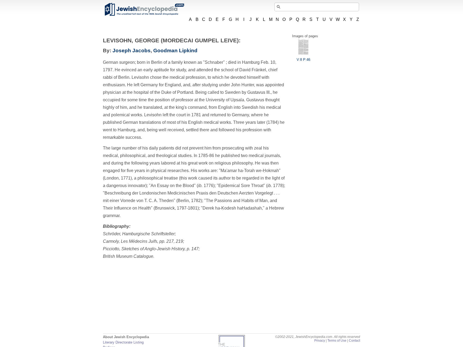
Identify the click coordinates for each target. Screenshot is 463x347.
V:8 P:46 (303, 60)
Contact (354, 340)
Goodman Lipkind (175, 50)
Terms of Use (336, 340)
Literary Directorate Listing (123, 342)
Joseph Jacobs (132, 50)
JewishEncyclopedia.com (144, 9)
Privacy (319, 340)
